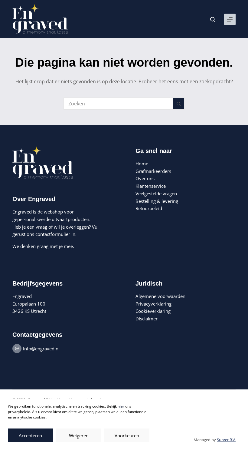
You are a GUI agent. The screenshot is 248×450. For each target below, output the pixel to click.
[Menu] (230, 19)
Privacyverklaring (153, 304)
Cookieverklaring (153, 311)
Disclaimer (146, 319)
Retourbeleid (148, 208)
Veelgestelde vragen (156, 193)
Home (141, 163)
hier (121, 406)
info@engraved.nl (41, 349)
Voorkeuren (127, 435)
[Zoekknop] (178, 103)
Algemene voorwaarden (160, 296)
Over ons (145, 178)
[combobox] (118, 104)
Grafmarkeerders (153, 171)
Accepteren (30, 435)
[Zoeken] (212, 19)
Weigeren (79, 435)
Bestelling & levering (156, 201)
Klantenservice (150, 186)
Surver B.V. (226, 439)
